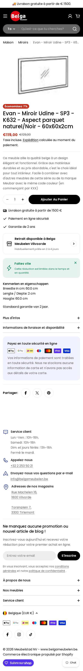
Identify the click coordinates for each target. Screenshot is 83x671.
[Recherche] (74, 29)
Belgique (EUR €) (21, 613)
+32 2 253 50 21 (22, 466)
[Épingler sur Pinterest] (48, 393)
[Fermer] (75, 262)
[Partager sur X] (37, 393)
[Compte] (70, 16)
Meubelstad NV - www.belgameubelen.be (45, 649)
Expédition (30, 140)
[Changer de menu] (5, 16)
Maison (8, 42)
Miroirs (23, 42)
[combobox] (41, 29)
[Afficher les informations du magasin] (74, 244)
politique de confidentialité (47, 571)
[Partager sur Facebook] (25, 393)
